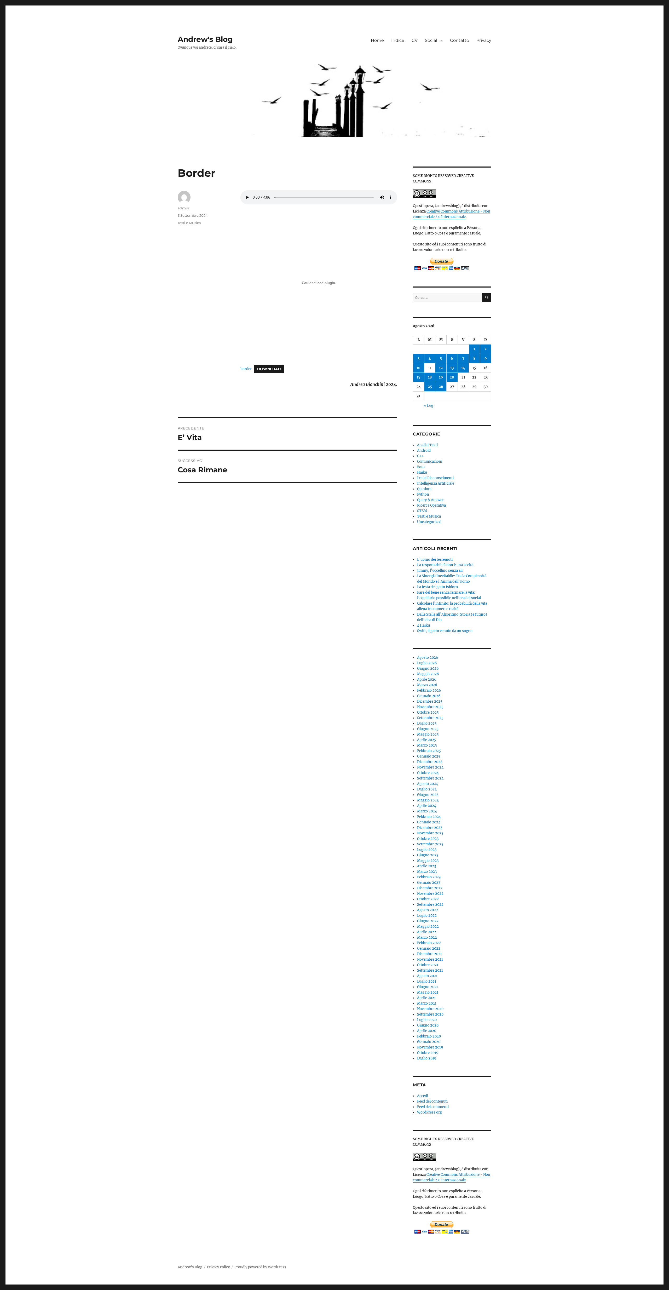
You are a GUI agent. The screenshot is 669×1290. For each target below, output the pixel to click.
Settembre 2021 (430, 970)
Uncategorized (429, 522)
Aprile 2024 (426, 806)
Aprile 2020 (426, 1031)
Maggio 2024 (428, 800)
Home (377, 40)
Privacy (483, 40)
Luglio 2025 (427, 723)
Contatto (459, 40)
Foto (421, 467)
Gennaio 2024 (428, 822)
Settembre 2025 (430, 718)
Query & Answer (430, 500)
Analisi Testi (427, 445)
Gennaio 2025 (428, 756)
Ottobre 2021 (427, 965)
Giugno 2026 (428, 668)
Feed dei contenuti (432, 1101)
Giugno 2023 (427, 855)
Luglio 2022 (427, 915)
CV (415, 40)
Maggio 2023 (428, 860)
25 (430, 387)
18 (430, 377)
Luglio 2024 (427, 789)
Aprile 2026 (426, 679)
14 (463, 368)
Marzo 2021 (426, 1003)
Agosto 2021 (427, 976)
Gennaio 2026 (429, 696)
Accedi (422, 1096)
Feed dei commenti (433, 1107)
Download (269, 369)
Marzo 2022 (427, 937)
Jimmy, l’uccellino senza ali (440, 570)
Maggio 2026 (428, 674)
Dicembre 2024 (429, 762)
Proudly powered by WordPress (260, 1267)
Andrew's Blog (205, 39)
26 (441, 387)
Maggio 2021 (427, 992)
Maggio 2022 (428, 926)
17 (418, 377)
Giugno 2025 (428, 729)
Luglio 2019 (426, 1058)
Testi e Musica (189, 223)
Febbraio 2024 (429, 817)
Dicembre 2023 (429, 827)
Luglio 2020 (427, 1020)
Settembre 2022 (430, 904)
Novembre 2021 (430, 959)
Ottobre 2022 (428, 899)
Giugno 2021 (427, 987)
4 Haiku (423, 625)
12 (441, 368)
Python (423, 494)
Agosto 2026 (427, 657)
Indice (397, 40)
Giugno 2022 (428, 921)
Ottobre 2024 (428, 773)
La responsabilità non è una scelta (445, 565)
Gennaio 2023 (428, 882)
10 (418, 368)
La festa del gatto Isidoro (437, 587)
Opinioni (424, 489)
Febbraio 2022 (429, 943)
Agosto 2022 (427, 910)
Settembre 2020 (430, 1014)
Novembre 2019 (430, 1047)
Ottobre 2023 (428, 838)
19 (441, 377)
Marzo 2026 (427, 685)
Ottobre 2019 (428, 1053)
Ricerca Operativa (431, 505)
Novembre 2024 (430, 767)
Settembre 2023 (430, 844)
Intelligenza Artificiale (435, 483)
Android (424, 450)
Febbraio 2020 (429, 1036)
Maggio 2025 (428, 734)
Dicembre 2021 (429, 954)
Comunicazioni (429, 461)
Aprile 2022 (426, 932)
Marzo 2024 (427, 811)
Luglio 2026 (427, 663)
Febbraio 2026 (429, 690)
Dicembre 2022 (429, 888)
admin (183, 208)
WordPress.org (429, 1112)
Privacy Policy (218, 1267)
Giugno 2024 (428, 795)
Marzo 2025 (427, 745)
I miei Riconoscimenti (435, 478)
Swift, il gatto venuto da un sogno (444, 631)
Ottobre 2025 (428, 712)
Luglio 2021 (426, 981)
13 (452, 368)
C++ (420, 456)
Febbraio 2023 (429, 877)
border (246, 369)
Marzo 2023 (427, 871)
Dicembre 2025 (429, 701)
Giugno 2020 (428, 1025)
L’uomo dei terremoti (435, 559)
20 (452, 377)
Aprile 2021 (426, 998)
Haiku (422, 472)
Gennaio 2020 (428, 1042)
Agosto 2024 (427, 784)
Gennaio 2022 (428, 948)
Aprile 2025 (426, 740)
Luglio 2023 (426, 849)
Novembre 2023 (430, 833)
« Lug (428, 405)
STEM (422, 511)
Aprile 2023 (426, 866)
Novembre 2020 (430, 1009)
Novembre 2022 (430, 893)
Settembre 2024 (430, 778)
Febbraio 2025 (429, 751)
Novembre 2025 (430, 707)
